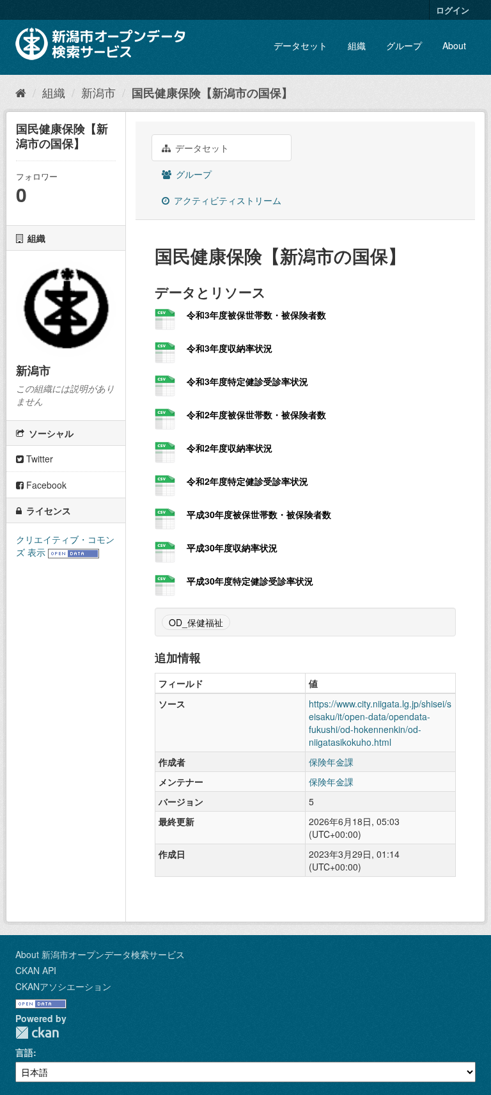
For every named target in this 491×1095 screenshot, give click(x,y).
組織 (357, 45)
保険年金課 (331, 761)
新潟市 (98, 92)
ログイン (452, 10)
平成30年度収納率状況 (232, 547)
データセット (300, 45)
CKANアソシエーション (63, 986)
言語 (24, 1052)
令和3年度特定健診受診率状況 (247, 381)
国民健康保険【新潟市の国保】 (212, 92)
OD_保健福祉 (196, 622)
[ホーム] (20, 92)
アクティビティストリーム (226, 200)
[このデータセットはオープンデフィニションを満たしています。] (73, 552)
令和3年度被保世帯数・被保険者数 (256, 314)
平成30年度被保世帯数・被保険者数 (259, 514)
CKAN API (35, 970)
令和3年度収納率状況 (229, 348)
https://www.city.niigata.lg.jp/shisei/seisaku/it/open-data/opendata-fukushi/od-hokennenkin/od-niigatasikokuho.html (380, 722)
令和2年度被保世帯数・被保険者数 (256, 414)
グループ (404, 45)
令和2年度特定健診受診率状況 (247, 481)
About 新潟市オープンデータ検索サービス (100, 954)
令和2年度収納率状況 (229, 447)
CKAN (37, 1032)
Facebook (45, 484)
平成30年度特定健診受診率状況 (250, 580)
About (454, 45)
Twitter (38, 458)
